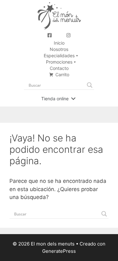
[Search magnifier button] (89, 85)
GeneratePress (59, 251)
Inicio (59, 43)
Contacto (59, 68)
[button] (55, 98)
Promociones (59, 62)
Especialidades (59, 55)
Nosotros (59, 49)
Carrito (62, 74)
